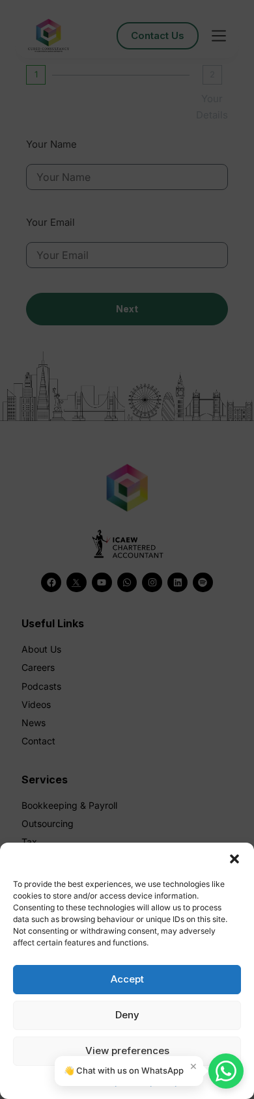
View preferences (127, 1050)
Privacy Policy (152, 1082)
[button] (234, 858)
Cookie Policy (93, 1082)
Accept (127, 979)
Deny (127, 1015)
